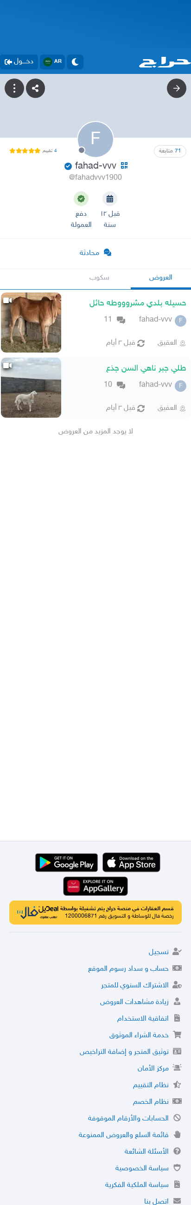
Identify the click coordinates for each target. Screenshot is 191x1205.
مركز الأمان (153, 1069)
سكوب (99, 278)
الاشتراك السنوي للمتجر (135, 985)
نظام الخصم (151, 1102)
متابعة (170, 151)
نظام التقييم (151, 1085)
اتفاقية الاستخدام (143, 1019)
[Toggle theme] (75, 62)
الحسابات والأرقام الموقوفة (128, 1118)
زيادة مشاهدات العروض (134, 1002)
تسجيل (159, 952)
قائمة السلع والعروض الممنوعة (124, 1135)
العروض (160, 278)
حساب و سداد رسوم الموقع (128, 969)
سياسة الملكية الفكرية (137, 1185)
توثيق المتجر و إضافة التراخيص (124, 1052)
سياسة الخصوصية (142, 1168)
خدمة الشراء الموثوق (139, 1035)
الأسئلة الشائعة (147, 1152)
